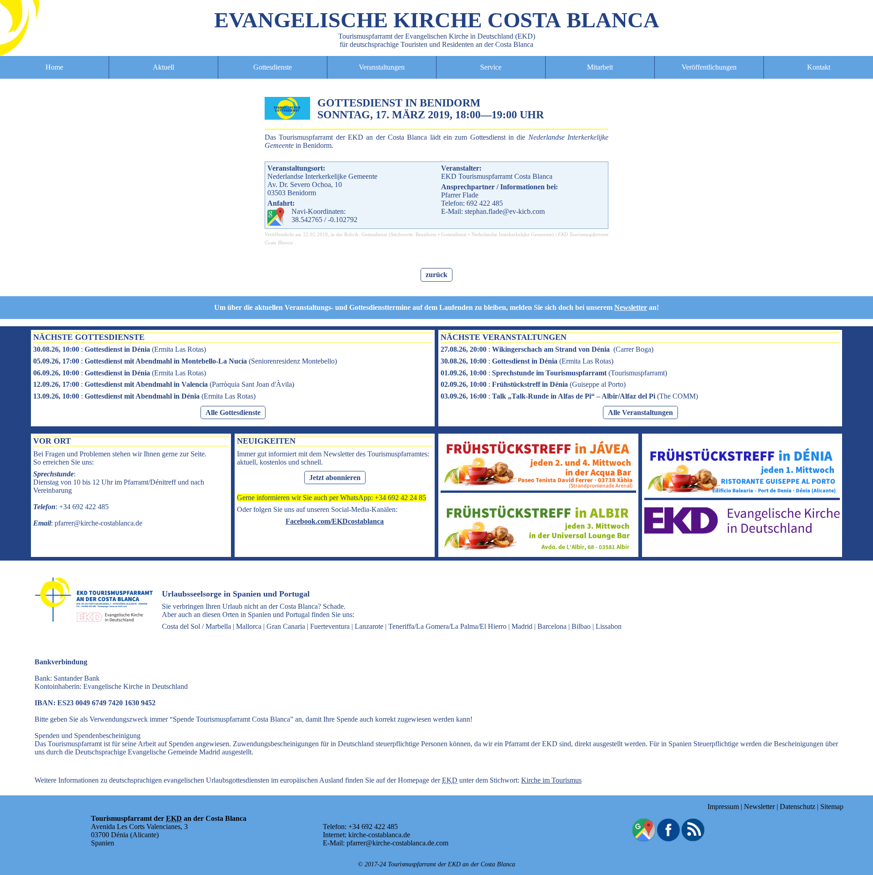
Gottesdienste (272, 67)
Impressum (723, 806)
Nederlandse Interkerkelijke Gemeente (512, 234)
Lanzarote (369, 626)
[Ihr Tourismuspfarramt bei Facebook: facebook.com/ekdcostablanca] (668, 839)
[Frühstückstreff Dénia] (742, 493)
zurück (436, 274)
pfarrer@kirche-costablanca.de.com (397, 843)
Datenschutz (797, 806)
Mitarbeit (600, 67)
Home (54, 67)
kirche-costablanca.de (379, 835)
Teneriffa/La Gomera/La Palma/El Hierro (447, 626)
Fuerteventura (330, 626)
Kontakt (818, 67)
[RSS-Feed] (693, 839)
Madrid (522, 626)
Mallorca (248, 626)
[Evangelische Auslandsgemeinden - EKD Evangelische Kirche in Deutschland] (91, 630)
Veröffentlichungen (709, 67)
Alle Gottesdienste (233, 412)
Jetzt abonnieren (335, 477)
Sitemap (831, 806)
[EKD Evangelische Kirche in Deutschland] (742, 531)
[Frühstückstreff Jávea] (538, 486)
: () (119, 349)
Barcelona (552, 626)
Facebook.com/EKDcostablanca (335, 521)
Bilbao (581, 626)
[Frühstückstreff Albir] (538, 550)
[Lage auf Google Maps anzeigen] (643, 839)
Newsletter (630, 307)
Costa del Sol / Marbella (196, 626)
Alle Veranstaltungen (640, 412)
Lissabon (609, 626)
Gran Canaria (285, 626)
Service (491, 67)
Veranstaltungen (382, 67)
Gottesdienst (374, 234)
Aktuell (163, 67)
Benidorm (426, 234)
